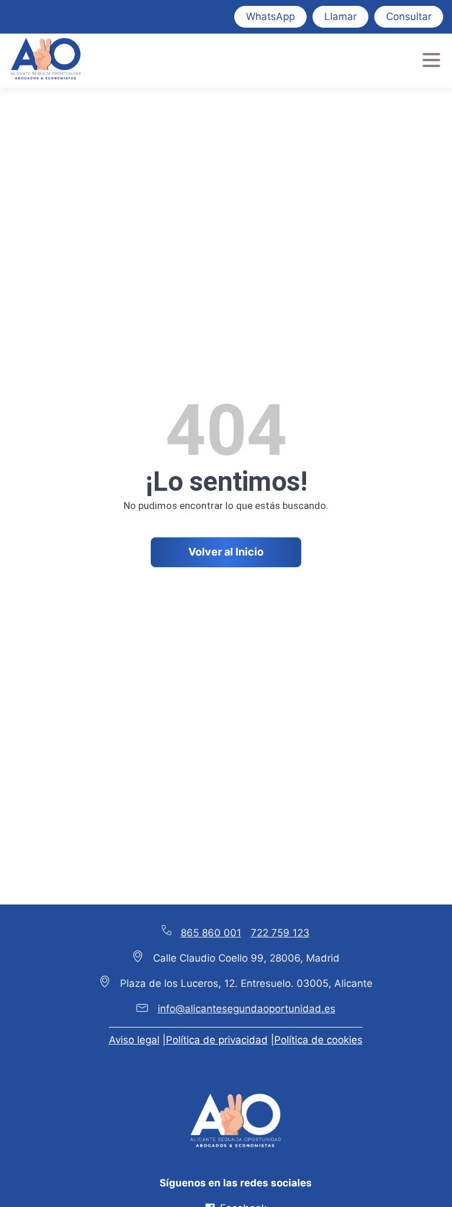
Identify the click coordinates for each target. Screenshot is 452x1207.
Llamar (340, 16)
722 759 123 (280, 933)
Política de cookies (318, 1040)
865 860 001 (211, 933)
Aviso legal (134, 1040)
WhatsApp (270, 16)
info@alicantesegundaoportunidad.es (246, 1009)
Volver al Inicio (226, 552)
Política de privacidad (217, 1040)
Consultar (408, 16)
